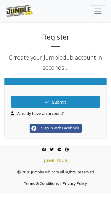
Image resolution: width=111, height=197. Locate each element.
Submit (58, 102)
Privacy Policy (75, 183)
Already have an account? (40, 113)
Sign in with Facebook (60, 128)
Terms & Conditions (41, 183)
